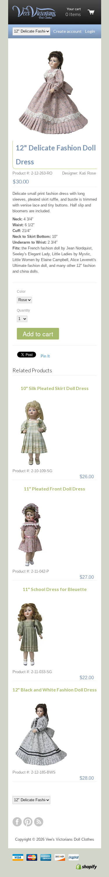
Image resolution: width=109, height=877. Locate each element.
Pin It (45, 356)
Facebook (17, 821)
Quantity (23, 310)
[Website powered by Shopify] (80, 868)
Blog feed (38, 821)
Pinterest (28, 821)
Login (90, 31)
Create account (67, 31)
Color (21, 292)
